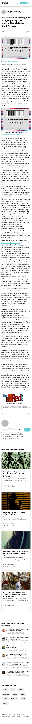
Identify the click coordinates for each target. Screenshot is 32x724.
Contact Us (19, 716)
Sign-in (23, 3)
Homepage (4, 714)
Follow (27, 430)
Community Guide (6, 716)
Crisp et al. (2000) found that (10, 243)
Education (6, 694)
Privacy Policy (25, 716)
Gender (5, 699)
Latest (23, 694)
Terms (13, 716)
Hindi (12, 689)
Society (5, 689)
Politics (20, 689)
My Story (5, 703)
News (23, 699)
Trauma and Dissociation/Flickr (11, 135)
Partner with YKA (16, 714)
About (10, 714)
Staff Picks (14, 699)
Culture (15, 694)
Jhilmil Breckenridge (10, 61)
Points (23, 714)
